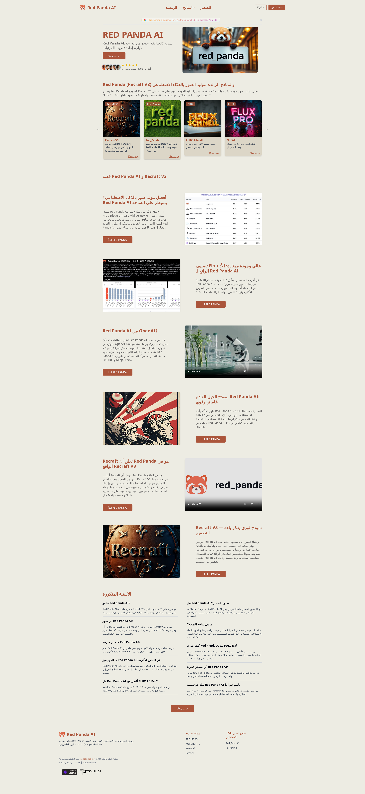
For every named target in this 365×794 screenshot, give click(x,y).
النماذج (188, 7)
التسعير (206, 7)
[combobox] (261, 7)
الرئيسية (171, 7)
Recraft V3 (231, 747)
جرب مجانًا (114, 55)
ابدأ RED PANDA (117, 240)
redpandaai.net (87, 759)
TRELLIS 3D (192, 739)
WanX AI (190, 748)
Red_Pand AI (232, 743)
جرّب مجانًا (182, 708)
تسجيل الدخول (277, 7)
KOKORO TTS (193, 743)
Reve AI (190, 753)
